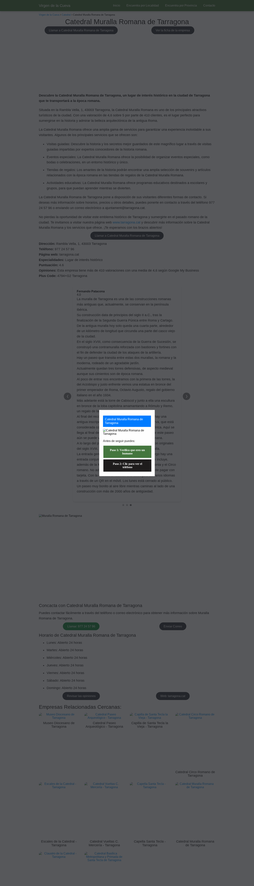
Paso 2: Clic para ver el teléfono (127, 465)
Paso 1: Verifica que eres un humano (127, 451)
